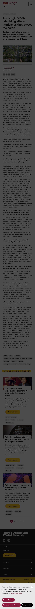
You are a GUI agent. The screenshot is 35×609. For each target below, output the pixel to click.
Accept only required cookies (11, 605)
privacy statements (16, 593)
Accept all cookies (8, 600)
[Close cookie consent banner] (32, 587)
